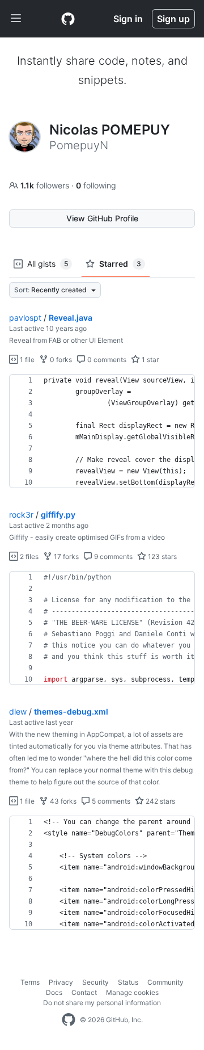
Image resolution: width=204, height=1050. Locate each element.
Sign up (173, 18)
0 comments (106, 359)
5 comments (110, 801)
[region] (102, 431)
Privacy (61, 982)
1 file (26, 359)
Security (95, 982)
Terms (30, 982)
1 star (149, 359)
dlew (18, 711)
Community (165, 982)
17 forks (65, 556)
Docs (54, 992)
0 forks (60, 359)
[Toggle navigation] (16, 18)
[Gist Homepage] (68, 19)
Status (128, 982)
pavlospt (25, 317)
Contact (84, 992)
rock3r (21, 514)
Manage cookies (132, 992)
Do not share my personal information (102, 1002)
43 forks (62, 801)
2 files (28, 556)
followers (45, 185)
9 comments (112, 556)
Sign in (128, 18)
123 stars (161, 556)
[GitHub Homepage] (68, 1020)
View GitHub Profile (102, 218)
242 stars (159, 801)
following (96, 185)
